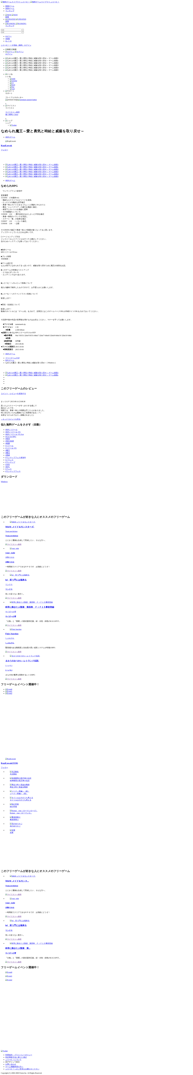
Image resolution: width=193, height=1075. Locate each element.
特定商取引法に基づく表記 (16, 1057)
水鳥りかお (9, 557)
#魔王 (7, 450)
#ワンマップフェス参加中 (15, 457)
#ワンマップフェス (13, 471)
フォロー (4, 150)
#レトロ (8, 41)
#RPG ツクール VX (13, 432)
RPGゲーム (9, 360)
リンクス (9, 584)
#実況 (7, 439)
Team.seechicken (11, 531)
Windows (4, 482)
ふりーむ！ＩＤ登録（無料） (12, 45)
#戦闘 (7, 443)
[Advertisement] (41, 156)
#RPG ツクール (11, 430)
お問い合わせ (10, 1064)
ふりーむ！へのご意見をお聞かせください (22, 1069)
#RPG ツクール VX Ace (14, 434)
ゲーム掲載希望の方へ (14, 1067)
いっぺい (9, 665)
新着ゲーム (9, 6)
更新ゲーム (9, 8)
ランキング (9, 11)
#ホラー (8, 36)
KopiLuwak (6, 145)
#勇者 (7, 455)
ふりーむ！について (13, 1060)
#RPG (7, 467)
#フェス (8, 469)
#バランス (9, 460)
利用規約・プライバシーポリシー (18, 1055)
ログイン (27, 45)
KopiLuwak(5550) (9, 763)
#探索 (7, 39)
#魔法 (7, 453)
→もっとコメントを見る (11, 419)
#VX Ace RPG (10, 437)
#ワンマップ (10, 462)
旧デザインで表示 (12, 1062)
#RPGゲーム (10, 137)
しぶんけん (9, 638)
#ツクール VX (11, 448)
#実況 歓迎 (9, 441)
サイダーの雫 (10, 612)
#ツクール (9, 446)
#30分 (7, 465)
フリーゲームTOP (12, 358)
